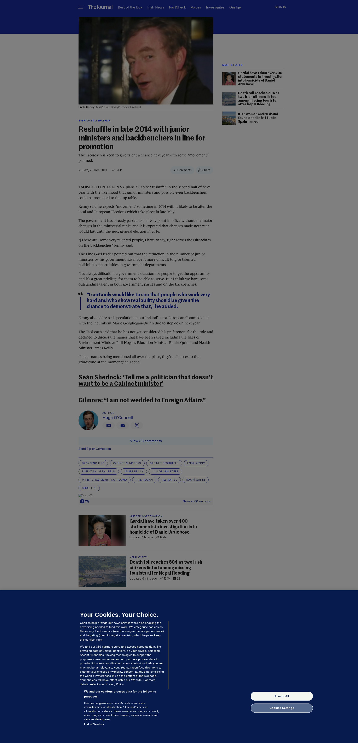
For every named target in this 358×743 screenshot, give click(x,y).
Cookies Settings (282, 708)
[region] (179, 666)
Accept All (282, 696)
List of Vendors (94, 724)
